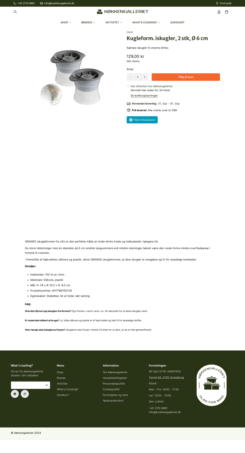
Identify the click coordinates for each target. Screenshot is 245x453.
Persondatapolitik (114, 383)
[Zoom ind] (115, 37)
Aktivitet (112, 22)
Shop (64, 22)
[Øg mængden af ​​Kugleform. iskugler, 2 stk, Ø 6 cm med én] (144, 77)
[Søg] (15, 12)
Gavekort (177, 22)
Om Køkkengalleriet (115, 372)
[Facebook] (15, 394)
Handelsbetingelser (115, 378)
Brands (86, 22)
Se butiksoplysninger (144, 95)
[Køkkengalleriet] (122, 12)
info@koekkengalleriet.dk (165, 412)
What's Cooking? (144, 22)
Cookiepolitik (111, 389)
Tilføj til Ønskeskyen (144, 119)
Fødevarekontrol (113, 400)
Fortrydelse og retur (115, 395)
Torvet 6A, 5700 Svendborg (166, 377)
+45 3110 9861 (158, 408)
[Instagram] (25, 394)
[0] (226, 12)
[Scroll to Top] (238, 435)
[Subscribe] (46, 385)
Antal (130, 69)
